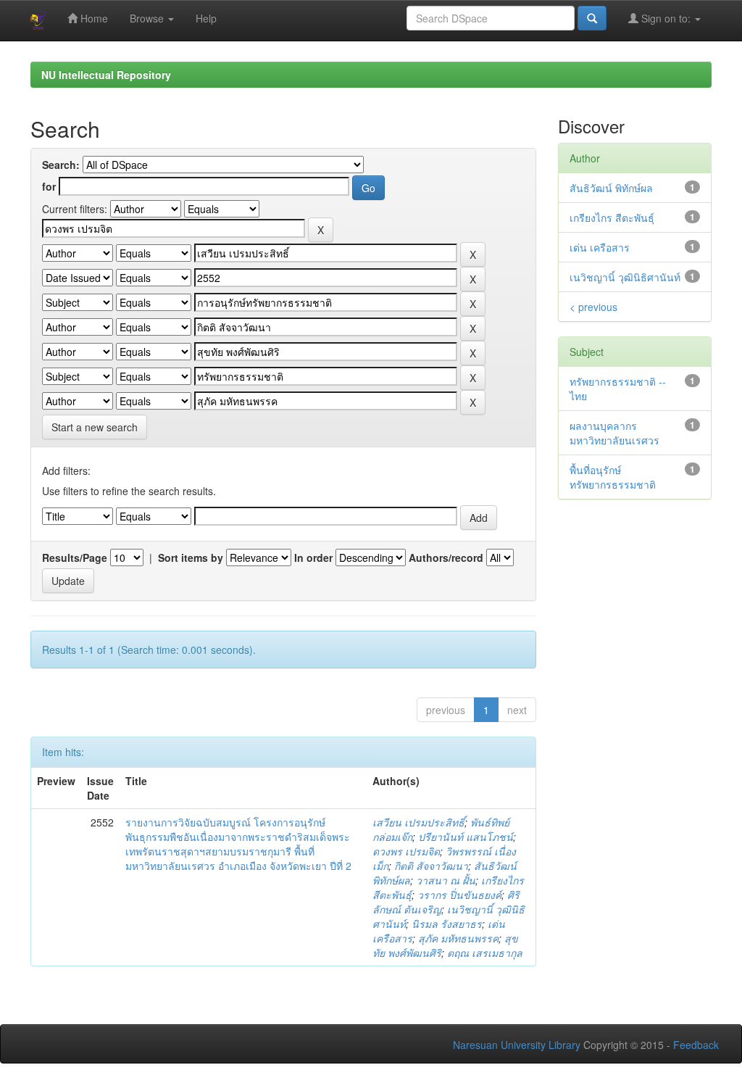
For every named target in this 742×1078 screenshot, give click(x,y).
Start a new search (94, 427)
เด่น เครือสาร (600, 247)
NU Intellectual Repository (106, 74)
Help (206, 18)
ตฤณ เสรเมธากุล (484, 952)
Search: (61, 164)
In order (313, 557)
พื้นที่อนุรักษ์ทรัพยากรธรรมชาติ (613, 477)
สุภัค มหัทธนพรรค (458, 938)
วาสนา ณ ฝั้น (445, 880)
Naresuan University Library (516, 1044)
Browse (148, 18)
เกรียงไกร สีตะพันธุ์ (612, 217)
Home (93, 18)
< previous (593, 306)
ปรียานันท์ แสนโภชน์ (465, 836)
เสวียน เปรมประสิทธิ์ (418, 822)
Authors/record (446, 557)
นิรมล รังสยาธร (447, 923)
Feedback (696, 1044)
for (49, 186)
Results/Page (74, 557)
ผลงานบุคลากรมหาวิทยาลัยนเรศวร (614, 432)
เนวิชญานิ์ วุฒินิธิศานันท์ (625, 277)
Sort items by (190, 557)
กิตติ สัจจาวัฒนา (431, 865)
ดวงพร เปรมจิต (406, 851)
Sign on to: (665, 18)
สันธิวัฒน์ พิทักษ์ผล (611, 188)
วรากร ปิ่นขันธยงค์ (459, 894)
